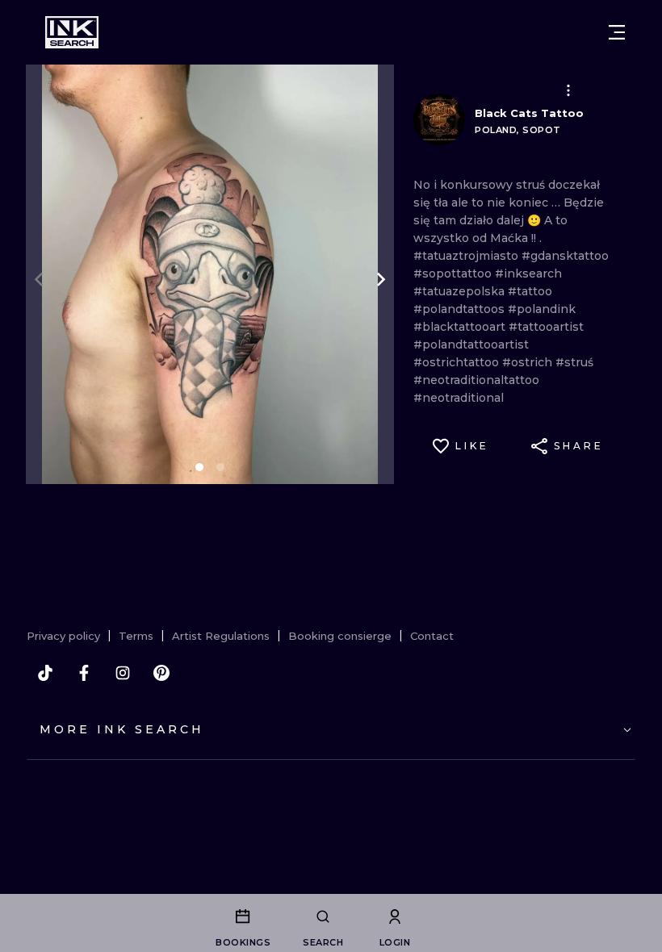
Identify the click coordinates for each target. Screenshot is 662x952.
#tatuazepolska (460, 291)
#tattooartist (546, 326)
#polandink (542, 309)
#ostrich (528, 362)
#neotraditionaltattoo (476, 380)
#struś (574, 362)
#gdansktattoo (565, 255)
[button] (568, 90)
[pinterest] (161, 672)
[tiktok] (45, 672)
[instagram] (122, 672)
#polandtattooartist (471, 344)
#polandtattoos (460, 309)
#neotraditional (458, 397)
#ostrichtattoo (457, 362)
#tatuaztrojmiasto (467, 255)
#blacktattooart (461, 326)
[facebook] (84, 672)
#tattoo (530, 291)
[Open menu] (616, 32)
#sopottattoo (454, 273)
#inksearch (528, 273)
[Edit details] (568, 90)
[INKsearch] (71, 32)
